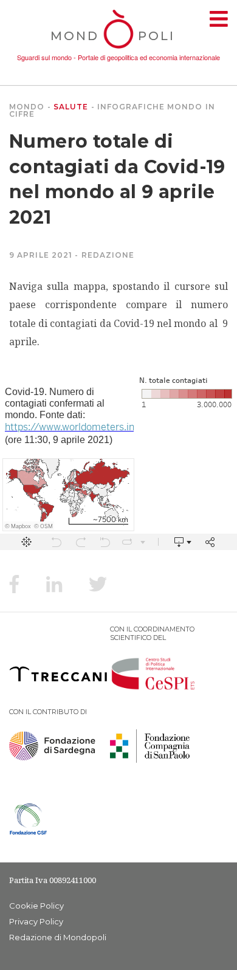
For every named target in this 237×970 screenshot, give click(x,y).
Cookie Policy (36, 905)
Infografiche (131, 106)
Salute (71, 106)
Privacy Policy (36, 921)
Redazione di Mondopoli (57, 937)
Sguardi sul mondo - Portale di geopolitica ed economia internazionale (118, 57)
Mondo (27, 106)
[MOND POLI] (119, 50)
